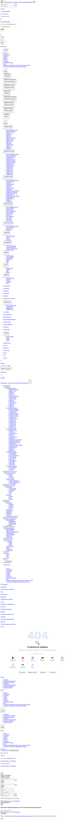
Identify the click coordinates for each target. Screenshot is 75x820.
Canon (8, 557)
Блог (5, 64)
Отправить (3, 813)
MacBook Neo (9, 309)
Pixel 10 (8, 230)
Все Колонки (9, 268)
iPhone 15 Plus (9, 144)
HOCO (8, 272)
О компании (7, 54)
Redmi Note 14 (10, 198)
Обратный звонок (14, 750)
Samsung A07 (9, 174)
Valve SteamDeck (10, 534)
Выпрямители (9, 546)
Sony (7, 261)
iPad (7, 283)
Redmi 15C (9, 201)
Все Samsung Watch (11, 246)
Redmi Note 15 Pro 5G (11, 192)
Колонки (8, 495)
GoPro (8, 554)
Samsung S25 (9, 163)
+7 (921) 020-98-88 (5, 11)
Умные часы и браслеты (10, 472)
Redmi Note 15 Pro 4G (11, 193)
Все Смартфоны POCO (12, 207)
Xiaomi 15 (8, 186)
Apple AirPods (9, 257)
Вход (2, 775)
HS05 (7, 340)
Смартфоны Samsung (11, 408)
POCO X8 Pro (9, 212)
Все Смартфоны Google (12, 226)
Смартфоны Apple (11, 388)
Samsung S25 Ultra (10, 159)
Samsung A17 (9, 173)
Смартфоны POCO (11, 451)
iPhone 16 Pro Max (10, 138)
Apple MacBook (10, 520)
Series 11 (8, 238)
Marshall (8, 259)
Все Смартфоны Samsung (12, 154)
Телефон (3, 777)
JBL (7, 262)
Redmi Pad (9, 512)
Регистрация (7, 775)
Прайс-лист (9, 561)
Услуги (5, 53)
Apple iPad (9, 503)
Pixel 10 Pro (9, 228)
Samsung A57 (9, 166)
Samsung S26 (9, 158)
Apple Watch (9, 474)
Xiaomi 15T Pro (10, 188)
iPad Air (8, 280)
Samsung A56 (9, 167)
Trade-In (5, 58)
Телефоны (6, 679)
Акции (5, 57)
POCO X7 (8, 215)
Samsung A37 (9, 169)
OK (2, 818)
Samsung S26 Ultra (10, 155)
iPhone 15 (8, 146)
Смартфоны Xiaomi (11, 429)
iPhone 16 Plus (9, 140)
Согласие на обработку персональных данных (15, 66)
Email (8, 777)
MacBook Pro (9, 306)
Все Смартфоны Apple (12, 130)
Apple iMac (9, 525)
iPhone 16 (8, 142)
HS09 (7, 337)
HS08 (7, 339)
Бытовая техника (8, 539)
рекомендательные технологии (24, 816)
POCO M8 (9, 217)
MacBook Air (9, 308)
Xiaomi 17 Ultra (10, 181)
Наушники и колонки (9, 485)
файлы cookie (12, 816)
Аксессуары (9, 537)
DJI (7, 555)
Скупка (5, 60)
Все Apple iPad (10, 278)
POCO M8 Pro (9, 216)
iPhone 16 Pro (9, 139)
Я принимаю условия (11, 801)
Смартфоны (7, 387)
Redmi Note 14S (10, 197)
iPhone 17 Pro (9, 132)
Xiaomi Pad (9, 510)
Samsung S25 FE (10, 165)
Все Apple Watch (10, 236)
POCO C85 (9, 220)
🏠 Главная (22, 672)
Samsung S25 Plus (10, 161)
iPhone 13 (8, 148)
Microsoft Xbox (10, 530)
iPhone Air (8, 134)
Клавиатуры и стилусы (12, 516)
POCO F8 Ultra (10, 208)
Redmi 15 (8, 200)
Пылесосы (9, 549)
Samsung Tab (9, 509)
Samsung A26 (9, 171)
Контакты (6, 56)
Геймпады (8, 536)
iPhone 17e (9, 136)
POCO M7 (9, 219)
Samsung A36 (9, 170)
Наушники (9, 487)
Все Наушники (10, 255)
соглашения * (16, 801)
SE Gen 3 (8, 240)
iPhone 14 (8, 147)
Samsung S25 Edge (11, 162)
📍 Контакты (52, 672)
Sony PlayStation (10, 529)
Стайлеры (8, 541)
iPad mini (8, 282)
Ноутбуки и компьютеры (10, 518)
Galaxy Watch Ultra (11, 247)
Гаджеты (6, 553)
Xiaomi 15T (9, 189)
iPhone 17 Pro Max (10, 131)
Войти (2, 781)
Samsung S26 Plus (10, 157)
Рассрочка (6, 61)
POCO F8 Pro (9, 209)
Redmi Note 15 (10, 194)
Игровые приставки (9, 528)
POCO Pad (9, 513)
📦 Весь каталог (32, 672)
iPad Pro (8, 279)
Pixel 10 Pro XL (10, 227)
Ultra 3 (8, 237)
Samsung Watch (10, 479)
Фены (7, 547)
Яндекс (8, 269)
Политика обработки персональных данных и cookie (17, 65)
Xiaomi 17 (8, 182)
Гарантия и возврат (8, 62)
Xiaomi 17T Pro (10, 184)
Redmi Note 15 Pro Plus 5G (12, 190)
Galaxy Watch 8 (10, 250)
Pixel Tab (8, 514)
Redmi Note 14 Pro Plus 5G (12, 196)
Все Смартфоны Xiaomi (12, 180)
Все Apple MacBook (11, 305)
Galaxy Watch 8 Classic (12, 248)
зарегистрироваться (5, 802)
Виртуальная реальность (12, 532)
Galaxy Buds (9, 258)
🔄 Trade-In (43, 672)
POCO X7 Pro (9, 213)
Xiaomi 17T (9, 185)
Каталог (3, 677)
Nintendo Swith (10, 533)
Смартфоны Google (11, 466)
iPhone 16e (9, 143)
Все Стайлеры (10, 336)
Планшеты (6, 501)
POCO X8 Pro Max (11, 211)
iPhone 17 (8, 135)
